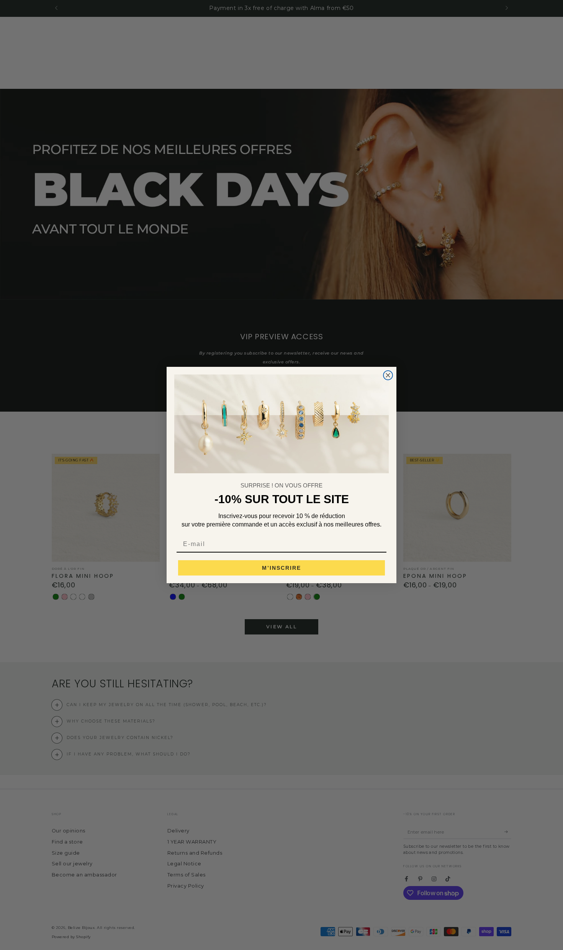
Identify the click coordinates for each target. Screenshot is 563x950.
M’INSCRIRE (281, 568)
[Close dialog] (388, 375)
